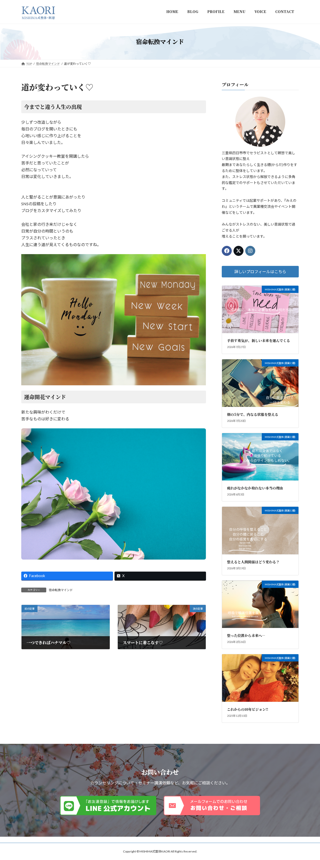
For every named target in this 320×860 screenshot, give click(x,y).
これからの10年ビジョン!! (247, 709)
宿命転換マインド (61, 590)
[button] (260, 271)
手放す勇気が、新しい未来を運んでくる (258, 340)
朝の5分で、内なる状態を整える (252, 414)
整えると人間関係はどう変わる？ (253, 561)
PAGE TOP (308, 829)
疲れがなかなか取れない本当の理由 (255, 487)
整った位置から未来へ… (246, 635)
